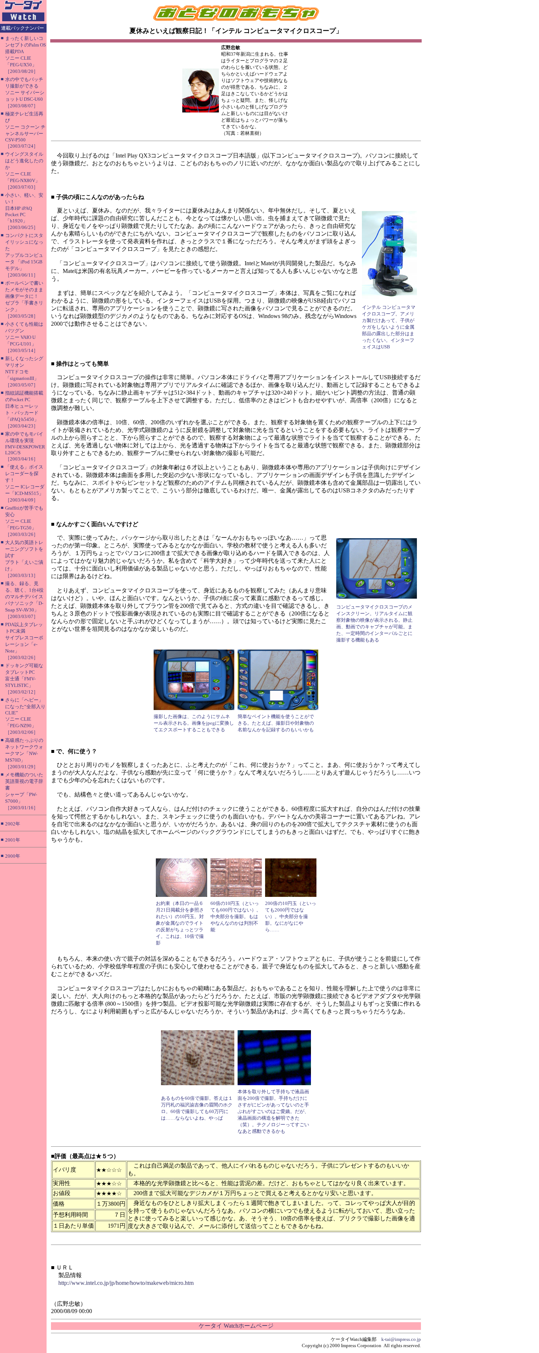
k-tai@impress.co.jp (401, 1339)
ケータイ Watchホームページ (236, 1326)
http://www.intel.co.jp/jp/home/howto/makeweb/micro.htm (126, 1283)
